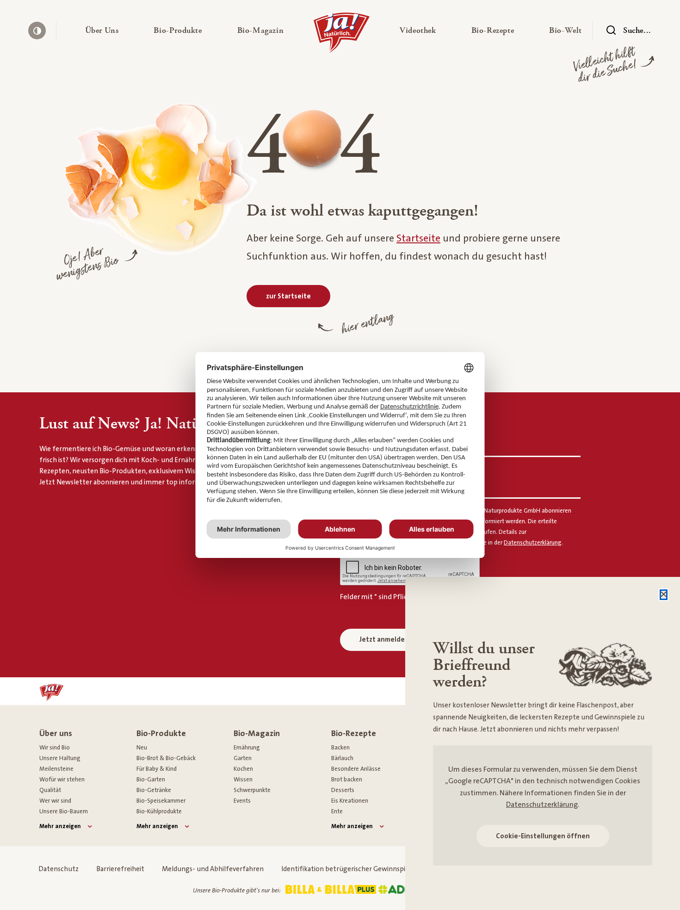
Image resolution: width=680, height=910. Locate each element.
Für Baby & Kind (156, 769)
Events (242, 801)
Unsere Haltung (59, 758)
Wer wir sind (55, 801)
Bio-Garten (150, 779)
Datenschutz (58, 869)
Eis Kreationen (349, 801)
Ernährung (247, 747)
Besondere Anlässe (356, 769)
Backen (340, 747)
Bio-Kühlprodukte (159, 811)
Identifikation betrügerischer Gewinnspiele (347, 869)
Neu (141, 747)
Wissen (243, 779)
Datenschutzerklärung (542, 804)
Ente (337, 811)
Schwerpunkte (252, 790)
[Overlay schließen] (663, 595)
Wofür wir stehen (62, 779)
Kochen (243, 769)
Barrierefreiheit (120, 869)
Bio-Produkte (161, 733)
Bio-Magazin (257, 733)
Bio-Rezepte (353, 733)
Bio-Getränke (153, 790)
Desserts (342, 790)
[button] (102, 30)
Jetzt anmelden (384, 640)
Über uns (55, 733)
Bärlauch (342, 758)
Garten (243, 758)
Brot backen (346, 779)
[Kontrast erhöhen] (37, 30)
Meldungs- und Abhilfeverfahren (213, 869)
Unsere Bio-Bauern (63, 811)
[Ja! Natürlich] (342, 35)
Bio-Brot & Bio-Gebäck (166, 758)
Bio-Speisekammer (160, 801)
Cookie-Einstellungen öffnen (543, 836)
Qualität (50, 790)
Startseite (418, 238)
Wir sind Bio (54, 747)
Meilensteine (56, 769)
